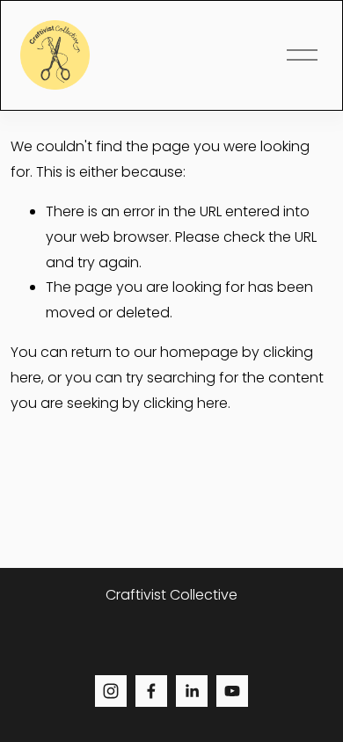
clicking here (185, 403)
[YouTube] (232, 691)
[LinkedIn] (192, 691)
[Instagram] (111, 691)
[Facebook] (151, 691)
